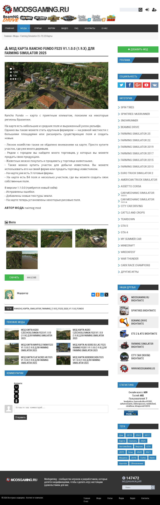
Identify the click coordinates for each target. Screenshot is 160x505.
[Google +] (138, 85)
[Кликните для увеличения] (22, 238)
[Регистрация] (154, 10)
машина (123, 457)
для (121, 435)
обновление (137, 463)
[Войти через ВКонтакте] (16, 391)
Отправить (20, 417)
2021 (148, 452)
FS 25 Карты (46, 36)
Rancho (18, 308)
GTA (149, 446)
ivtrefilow (130, 406)
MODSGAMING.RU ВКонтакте (140, 299)
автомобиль (125, 446)
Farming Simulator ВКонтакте (142, 345)
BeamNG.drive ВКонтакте (139, 322)
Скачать (14, 277)
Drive (130, 452)
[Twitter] (121, 85)
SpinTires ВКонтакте (143, 310)
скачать (133, 441)
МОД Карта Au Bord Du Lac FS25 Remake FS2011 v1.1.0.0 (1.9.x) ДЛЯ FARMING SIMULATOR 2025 (90, 347)
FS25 (60, 308)
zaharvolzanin (126, 404)
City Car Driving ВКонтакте (140, 357)
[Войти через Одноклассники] (16, 401)
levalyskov (128, 401)
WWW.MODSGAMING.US (143, 368)
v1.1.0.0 (72, 308)
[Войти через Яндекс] (16, 396)
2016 (133, 457)
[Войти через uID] (16, 387)
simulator (35, 308)
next (152, 457)
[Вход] (146, 10)
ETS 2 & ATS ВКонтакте (144, 333)
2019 (129, 435)
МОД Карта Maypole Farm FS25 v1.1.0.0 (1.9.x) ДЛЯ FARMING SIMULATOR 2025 (37, 347)
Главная (8, 36)
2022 (138, 435)
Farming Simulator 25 (30, 36)
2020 (139, 452)
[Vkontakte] (154, 85)
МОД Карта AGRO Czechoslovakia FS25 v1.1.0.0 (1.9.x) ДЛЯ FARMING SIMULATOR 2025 (36, 334)
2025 (66, 308)
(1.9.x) (54, 308)
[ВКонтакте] (93, 295)
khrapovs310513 (142, 406)
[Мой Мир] (102, 295)
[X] (106, 295)
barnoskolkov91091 (143, 401)
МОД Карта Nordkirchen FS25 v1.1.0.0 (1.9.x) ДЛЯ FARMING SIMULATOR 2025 (88, 360)
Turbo (143, 457)
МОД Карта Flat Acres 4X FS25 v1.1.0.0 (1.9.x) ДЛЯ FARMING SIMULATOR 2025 (36, 360)
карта (26, 308)
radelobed (151, 404)
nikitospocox (139, 404)
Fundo (80, 308)
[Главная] (59, 20)
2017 (147, 435)
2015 (121, 452)
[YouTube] (146, 85)
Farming (46, 308)
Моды (16, 36)
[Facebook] (129, 85)
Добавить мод (139, 49)
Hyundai (123, 463)
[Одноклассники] (98, 295)
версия (139, 446)
